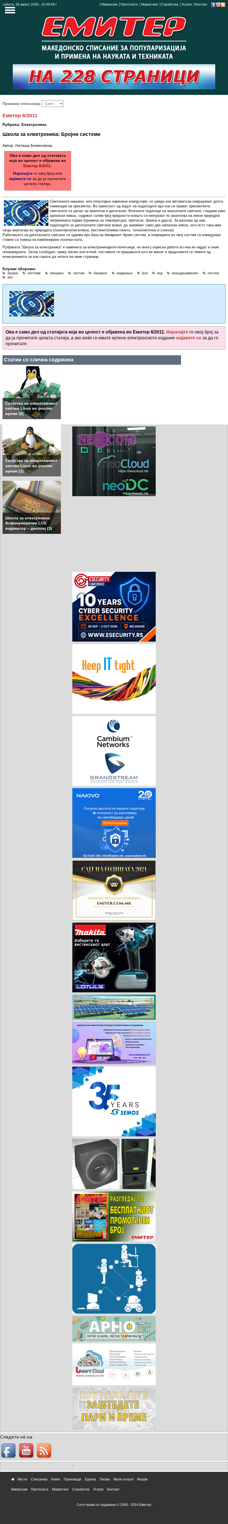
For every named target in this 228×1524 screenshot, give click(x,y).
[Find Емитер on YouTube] (27, 1451)
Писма (105, 1479)
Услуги (187, 4)
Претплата (129, 4)
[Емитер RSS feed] (45, 1451)
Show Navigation (9, 12)
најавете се (20, 178)
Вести (22, 1479)
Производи (72, 1479)
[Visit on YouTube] (218, 4)
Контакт (201, 4)
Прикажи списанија (22, 103)
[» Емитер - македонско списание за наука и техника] (114, 36)
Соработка (169, 4)
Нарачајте (23, 173)
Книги (55, 1479)
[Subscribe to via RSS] (223, 4)
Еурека (90, 1479)
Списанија (39, 1479)
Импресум (109, 4)
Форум (142, 1479)
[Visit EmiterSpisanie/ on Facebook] (213, 4)
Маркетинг (149, 4)
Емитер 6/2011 (20, 115)
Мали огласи (123, 1479)
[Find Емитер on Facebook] (9, 1451)
